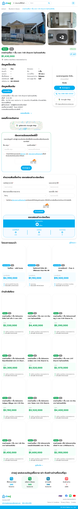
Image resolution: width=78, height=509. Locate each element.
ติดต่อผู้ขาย (26, 168)
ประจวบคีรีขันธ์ (19, 3)
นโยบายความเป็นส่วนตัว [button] (35, 154)
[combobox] (25, 196)
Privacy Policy (65, 502)
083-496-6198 (26, 503)
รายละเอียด (7, 91)
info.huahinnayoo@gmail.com (11, 503)
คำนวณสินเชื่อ (39, 212)
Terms (35, 162)
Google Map (66, 99)
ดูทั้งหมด (72, 243)
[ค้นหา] (49, 3)
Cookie (73, 502)
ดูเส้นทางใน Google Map (27, 125)
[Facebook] (66, 496)
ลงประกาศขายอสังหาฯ (69, 499)
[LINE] (70, 496)
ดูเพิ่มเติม (38, 465)
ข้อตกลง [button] (23, 154)
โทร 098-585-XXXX (65, 94)
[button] (40, 3)
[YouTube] (74, 496)
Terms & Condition (53, 502)
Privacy (31, 162)
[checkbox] (4, 154)
